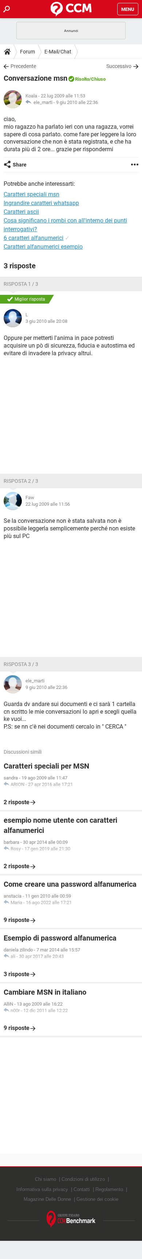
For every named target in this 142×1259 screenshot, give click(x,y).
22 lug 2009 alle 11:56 (47, 504)
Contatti (82, 1189)
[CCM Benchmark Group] (71, 1219)
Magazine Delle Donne (47, 1199)
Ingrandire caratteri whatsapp (41, 203)
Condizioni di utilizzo (83, 1179)
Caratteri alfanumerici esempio (43, 246)
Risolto (82, 79)
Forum (27, 52)
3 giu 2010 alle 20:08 (46, 321)
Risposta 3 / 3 (21, 664)
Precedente (23, 66)
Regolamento (109, 1189)
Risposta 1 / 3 (21, 284)
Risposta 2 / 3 (21, 481)
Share (20, 165)
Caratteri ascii (21, 211)
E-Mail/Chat (57, 52)
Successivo (118, 66)
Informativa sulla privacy (42, 1189)
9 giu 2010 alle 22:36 (77, 102)
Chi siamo (45, 1179)
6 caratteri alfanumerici (33, 237)
